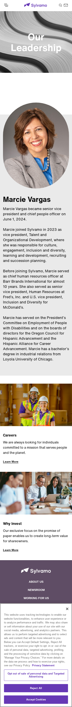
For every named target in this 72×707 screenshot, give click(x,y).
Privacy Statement (43, 665)
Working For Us (36, 598)
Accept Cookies (36, 699)
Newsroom (36, 589)
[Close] (67, 608)
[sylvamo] (35, 5)
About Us (36, 581)
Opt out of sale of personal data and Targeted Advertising (36, 675)
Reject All (36, 688)
